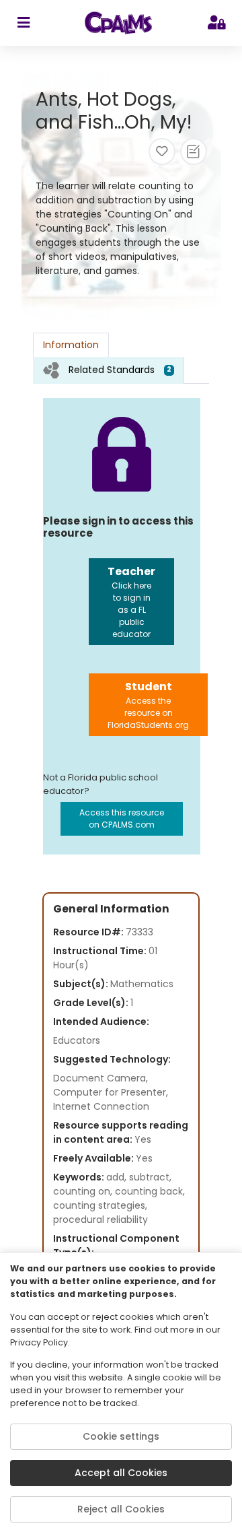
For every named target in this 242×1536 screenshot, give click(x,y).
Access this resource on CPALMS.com (121, 818)
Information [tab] (71, 345)
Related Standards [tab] (120, 369)
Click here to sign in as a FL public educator (131, 602)
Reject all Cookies (121, 1509)
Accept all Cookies (121, 1472)
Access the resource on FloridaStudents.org (148, 705)
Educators (76, 1040)
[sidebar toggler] (23, 23)
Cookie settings (121, 1436)
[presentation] (108, 370)
